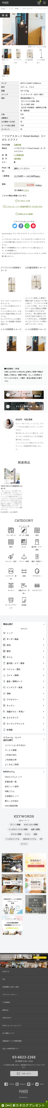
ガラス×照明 (16, 834)
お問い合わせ (6, 1018)
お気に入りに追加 (25, 214)
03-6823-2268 (24, 1056)
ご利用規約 (6, 1002)
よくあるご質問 (12, 764)
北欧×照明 (35, 829)
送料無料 (17, 158)
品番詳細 (17, 144)
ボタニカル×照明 (31, 824)
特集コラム (10, 791)
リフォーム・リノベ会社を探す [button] (12, 738)
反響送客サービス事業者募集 (12, 1041)
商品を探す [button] (8, 624)
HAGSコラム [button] (9, 772)
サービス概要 (11, 750)
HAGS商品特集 (11, 805)
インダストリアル (12, 839)
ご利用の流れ (11, 754)
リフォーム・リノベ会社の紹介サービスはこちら (24, 206)
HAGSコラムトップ (13, 776)
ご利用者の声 (11, 759)
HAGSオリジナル (29, 839)
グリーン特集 (15, 824)
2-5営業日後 (19, 155)
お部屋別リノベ (12, 796)
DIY (41, 839)
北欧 (35, 834)
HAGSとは (5, 971)
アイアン (24, 844)
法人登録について (8, 1033)
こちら (26, 190)
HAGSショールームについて (11, 1025)
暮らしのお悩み (12, 800)
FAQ (3, 979)
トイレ (27, 834)
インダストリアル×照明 (17, 829)
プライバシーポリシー (9, 994)
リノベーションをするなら (15, 745)
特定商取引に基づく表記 (10, 987)
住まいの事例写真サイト (10, 1048)
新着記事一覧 (11, 781)
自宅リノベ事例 (12, 786)
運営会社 (5, 1010)
